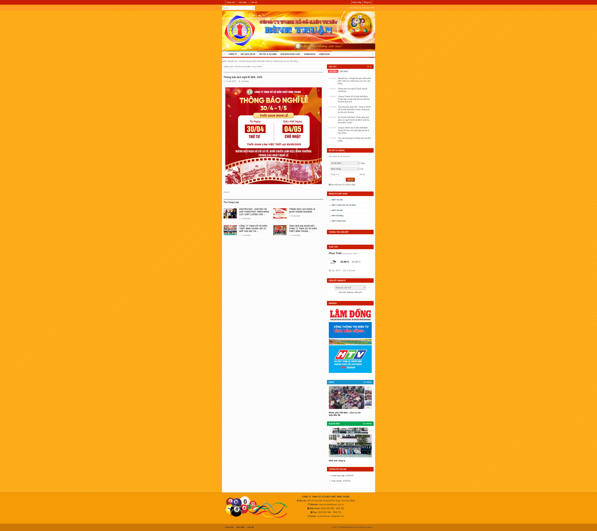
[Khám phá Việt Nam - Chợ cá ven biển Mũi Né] (368, 399)
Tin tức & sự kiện (268, 54)
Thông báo (309, 54)
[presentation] (333, 71)
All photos (367, 424)
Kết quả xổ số (248, 54)
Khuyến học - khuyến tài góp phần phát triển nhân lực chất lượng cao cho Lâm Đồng (354, 81)
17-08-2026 (246, 235)
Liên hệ (254, 2)
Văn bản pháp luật (290, 54)
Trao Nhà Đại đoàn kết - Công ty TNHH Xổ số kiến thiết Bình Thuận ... (303, 228)
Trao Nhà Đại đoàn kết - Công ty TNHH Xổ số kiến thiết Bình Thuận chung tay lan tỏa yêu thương (354, 109)
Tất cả (369, 66)
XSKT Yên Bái (337, 210)
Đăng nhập (356, 2)
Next (225, 61)
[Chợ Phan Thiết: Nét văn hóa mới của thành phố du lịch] (368, 405)
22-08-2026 (246, 218)
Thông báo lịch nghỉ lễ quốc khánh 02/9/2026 (247, 61)
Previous (222, 61)
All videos (367, 382)
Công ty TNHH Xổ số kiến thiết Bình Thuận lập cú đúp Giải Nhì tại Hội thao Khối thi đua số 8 (354, 99)
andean (369, 527)
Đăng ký (367, 2)
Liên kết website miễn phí (350, 292)
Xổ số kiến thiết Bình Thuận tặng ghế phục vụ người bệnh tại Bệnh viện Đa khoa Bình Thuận (353, 120)
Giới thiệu (243, 2)
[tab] (333, 71)
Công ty (233, 54)
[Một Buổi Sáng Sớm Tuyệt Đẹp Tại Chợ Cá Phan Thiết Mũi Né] (368, 394)
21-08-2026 (295, 216)
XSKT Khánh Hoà (338, 221)
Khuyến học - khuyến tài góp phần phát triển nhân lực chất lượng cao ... (254, 212)
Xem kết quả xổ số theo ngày (342, 185)
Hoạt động (245, 81)
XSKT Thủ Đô (336, 200)
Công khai (324, 54)
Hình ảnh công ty (337, 460)
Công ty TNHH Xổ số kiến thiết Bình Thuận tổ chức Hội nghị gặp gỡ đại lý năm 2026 (353, 130)
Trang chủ (231, 2)
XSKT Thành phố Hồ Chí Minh (343, 205)
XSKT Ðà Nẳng (337, 216)
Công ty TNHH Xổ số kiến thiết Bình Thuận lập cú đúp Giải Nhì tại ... (253, 228)
